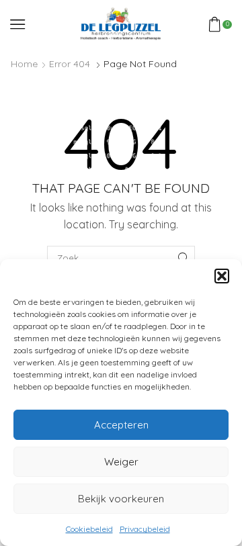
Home (24, 64)
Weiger (121, 461)
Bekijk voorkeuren (121, 498)
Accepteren (121, 424)
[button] (222, 276)
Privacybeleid (145, 529)
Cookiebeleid (89, 529)
